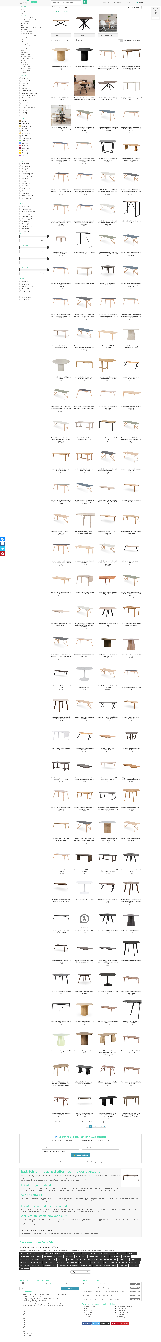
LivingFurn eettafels (36, 1262)
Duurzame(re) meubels (133, 40)
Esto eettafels (49, 1253)
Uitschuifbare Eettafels (30, 19)
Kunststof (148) (26, 91)
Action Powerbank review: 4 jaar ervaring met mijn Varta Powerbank (111, 1292)
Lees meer (156, 18)
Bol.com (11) (26, 224)
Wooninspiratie (121, 1318)
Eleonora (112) (26, 191)
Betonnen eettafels (38, 1253)
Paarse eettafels (134, 1265)
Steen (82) (25, 105)
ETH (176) (25, 178)
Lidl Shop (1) (25, 231)
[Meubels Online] (52, 7)
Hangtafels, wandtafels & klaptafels (31, 27)
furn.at (25, 1317)
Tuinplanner (120, 1314)
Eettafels (24, 15)
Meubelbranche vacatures (124, 1307)
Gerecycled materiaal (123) (30, 93)
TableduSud (41, 1181)
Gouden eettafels (84, 1262)
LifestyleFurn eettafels (85, 1265)
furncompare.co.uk (28, 1335)
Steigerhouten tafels (27, 33)
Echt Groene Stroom (29, 1298)
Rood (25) (25, 146)
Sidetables (25, 25)
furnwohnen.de (27, 1333)
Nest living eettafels (73, 1259)
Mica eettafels (74, 1265)
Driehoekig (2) (26, 291)
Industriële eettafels (96, 1253)
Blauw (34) (25, 143)
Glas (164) (25, 88)
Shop (22, 204)
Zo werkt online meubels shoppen (96, 1318)
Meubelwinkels (90, 1316)
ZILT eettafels (126, 1256)
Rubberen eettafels (109, 1253)
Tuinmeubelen (25, 52)
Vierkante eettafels (37, 1265)
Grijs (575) (25, 136)
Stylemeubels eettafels (61, 1253)
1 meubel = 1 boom (123, 1312)
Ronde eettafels (28, 17)
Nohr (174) (25, 181)
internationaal (41, 1302)
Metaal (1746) (26, 81)
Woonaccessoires (26, 56)
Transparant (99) (27, 138)
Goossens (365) (26, 166)
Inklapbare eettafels (96, 1262)
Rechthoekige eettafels (50, 1265)
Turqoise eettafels (97, 1259)
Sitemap (88, 1314)
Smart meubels (25, 72)
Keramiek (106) (26, 98)
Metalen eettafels (93, 1256)
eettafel (25, 1175)
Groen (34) (25, 141)
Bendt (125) (25, 186)
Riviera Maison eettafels (110, 1262)
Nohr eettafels (123, 1262)
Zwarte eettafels (69, 1256)
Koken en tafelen (25, 54)
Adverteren (120, 1316)
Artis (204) (25, 171)
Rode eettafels (61, 1262)
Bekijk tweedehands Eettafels (80, 1272)
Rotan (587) (25, 83)
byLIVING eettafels (135, 1259)
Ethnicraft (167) (26, 183)
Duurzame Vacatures (29, 1302)
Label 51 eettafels (25, 1265)
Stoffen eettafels (120, 1253)
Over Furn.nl (89, 1308)
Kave (35, 1181)
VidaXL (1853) (26, 164)
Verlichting (24, 48)
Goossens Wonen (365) (29, 211)
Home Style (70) (26, 198)
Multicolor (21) (26, 148)
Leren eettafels (104, 1256)
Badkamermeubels (26, 64)
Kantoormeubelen (26, 66)
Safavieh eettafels (123, 1259)
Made (55, 1181)
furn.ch (25, 1324)
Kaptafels (24, 38)
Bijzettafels (25, 23)
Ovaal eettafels (48, 1256)
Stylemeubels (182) (27, 216)
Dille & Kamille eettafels (49, 1259)
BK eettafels (85, 1253)
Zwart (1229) (26, 123)
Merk (22, 161)
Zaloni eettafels (24, 1268)
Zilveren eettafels (63, 1265)
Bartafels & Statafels (27, 31)
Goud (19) (25, 153)
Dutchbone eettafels (49, 1262)
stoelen (37, 1202)
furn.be (25, 1313)
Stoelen (23, 11)
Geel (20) (24, 150)
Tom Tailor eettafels (81, 1256)
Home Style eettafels (74, 1253)
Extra (22, 294)
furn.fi (24, 1332)
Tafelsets (24, 42)
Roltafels (24, 40)
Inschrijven (70, 1288)
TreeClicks (26, 1294)
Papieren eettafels (85, 1259)
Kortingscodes (121, 1310)
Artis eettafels (61, 1259)
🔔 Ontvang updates (80, 1155)
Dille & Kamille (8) (27, 226)
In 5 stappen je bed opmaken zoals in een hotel (111, 1295)
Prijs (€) (23, 234)
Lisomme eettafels (134, 1262)
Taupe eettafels (24, 1256)
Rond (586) (25, 281)
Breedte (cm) (25, 256)
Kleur (22, 118)
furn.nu (25, 1319)
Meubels (23, 6)
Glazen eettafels (131, 1253)
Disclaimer (89, 1312)
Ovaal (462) (25, 284)
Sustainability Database (30, 1305)
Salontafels (25, 29)
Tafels (22, 13)
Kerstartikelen (24, 62)
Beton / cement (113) (28, 95)
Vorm (22, 279)
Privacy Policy (89, 1320)
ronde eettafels (79, 1200)
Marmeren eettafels (72, 1262)
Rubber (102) (26, 100)
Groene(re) (34, 2)
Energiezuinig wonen (26, 68)
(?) (141, 40)
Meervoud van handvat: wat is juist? (111, 1284)
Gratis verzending (27, 297)
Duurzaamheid (121, 1308)
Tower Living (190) (27, 176)
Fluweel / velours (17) (28, 108)
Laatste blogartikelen (90, 1280)
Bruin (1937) (25, 121)
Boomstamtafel (26, 46)
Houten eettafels (123, 1265)
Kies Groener (27, 1300)
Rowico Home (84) (27, 196)
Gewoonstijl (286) (27, 214)
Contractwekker (28, 1304)
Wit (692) (24, 128)
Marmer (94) (25, 103)
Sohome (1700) (26, 209)
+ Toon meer (22, 115)
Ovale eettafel (28, 21)
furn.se (25, 1322)
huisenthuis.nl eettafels (110, 1265)
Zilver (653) (25, 131)
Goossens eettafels (25, 1253)
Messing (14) (26, 113)
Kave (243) (25, 169)
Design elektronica (26, 70)
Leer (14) (24, 110)
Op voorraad (25, 299)
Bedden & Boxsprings (27, 58)
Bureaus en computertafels (29, 36)
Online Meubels (90, 1307)
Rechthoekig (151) (27, 286)
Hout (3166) (25, 78)
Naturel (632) (26, 133)
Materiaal (24, 75)
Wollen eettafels (36, 1259)
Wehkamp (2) (26, 229)
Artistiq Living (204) (27, 174)
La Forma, (50, 1181)
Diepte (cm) (24, 267)
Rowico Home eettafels (110, 1259)
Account (131, 2)
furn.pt (25, 1328)
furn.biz (25, 1330)
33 (101, 1126)
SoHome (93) (26, 193)
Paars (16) (25, 155)
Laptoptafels (25, 44)
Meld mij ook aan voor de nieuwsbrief (54, 1151)
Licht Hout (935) (26, 126)
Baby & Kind (24, 60)
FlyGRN (25, 1296)
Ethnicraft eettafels (115, 1256)
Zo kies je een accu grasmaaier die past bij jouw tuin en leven (111, 1299)
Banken (23, 9)
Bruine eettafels (58, 1256)
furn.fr (25, 1311)
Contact (119, 1320)
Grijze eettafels (98, 1265)
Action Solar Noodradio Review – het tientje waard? (111, 1288)
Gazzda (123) (26, 188)
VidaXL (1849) (26, 207)
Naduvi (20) (25, 221)
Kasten (22, 50)
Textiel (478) (25, 86)
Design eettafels (24, 1262)
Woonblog (89, 1310)
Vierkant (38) (25, 289)
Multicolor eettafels (36, 1256)
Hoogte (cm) (24, 245)
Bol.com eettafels (25, 1259)
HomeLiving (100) (27, 219)
